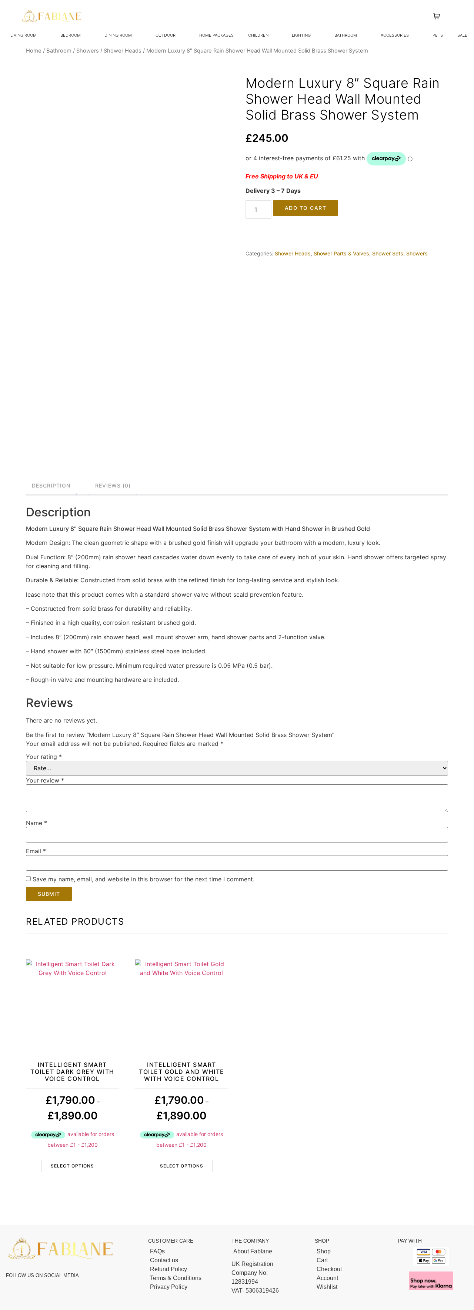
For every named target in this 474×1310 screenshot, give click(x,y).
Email (36, 851)
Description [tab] (51, 485)
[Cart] (353, 1260)
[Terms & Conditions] (186, 1278)
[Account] (353, 1278)
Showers (87, 50)
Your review (45, 780)
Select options (72, 1166)
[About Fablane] (269, 1251)
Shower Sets (387, 253)
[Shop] (353, 1251)
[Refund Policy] (186, 1269)
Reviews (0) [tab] (113, 485)
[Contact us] (186, 1260)
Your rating (44, 757)
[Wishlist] (353, 1287)
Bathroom (58, 50)
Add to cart (306, 208)
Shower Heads (122, 50)
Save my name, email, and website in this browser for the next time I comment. (143, 879)
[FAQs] (186, 1251)
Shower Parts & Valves (341, 253)
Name (36, 823)
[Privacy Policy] (186, 1287)
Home (33, 50)
